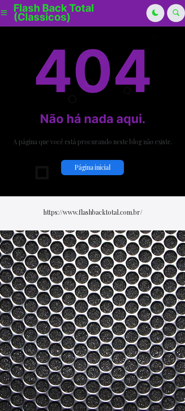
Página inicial (92, 167)
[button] (6, 13)
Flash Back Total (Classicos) (53, 12)
